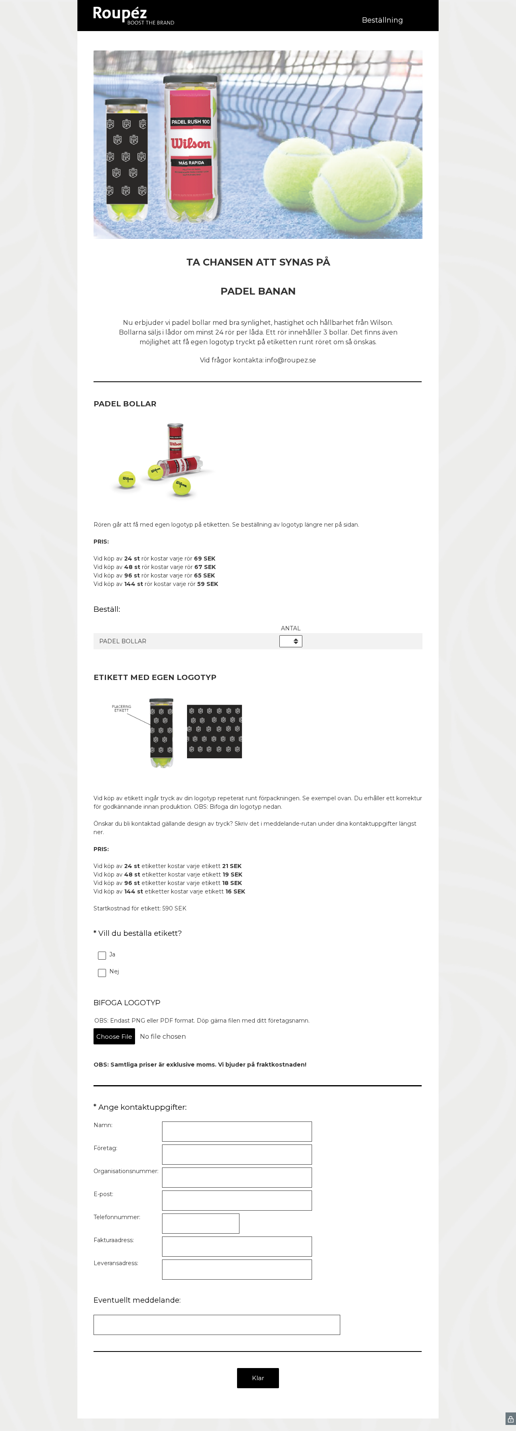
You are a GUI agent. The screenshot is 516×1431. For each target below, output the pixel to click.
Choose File (114, 1036)
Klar (258, 1378)
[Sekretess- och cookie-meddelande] (511, 1418)
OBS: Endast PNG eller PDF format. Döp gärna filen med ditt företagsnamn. (202, 1020)
